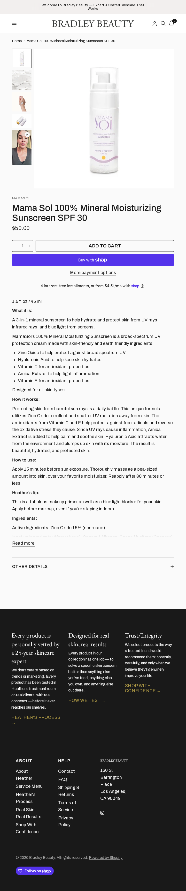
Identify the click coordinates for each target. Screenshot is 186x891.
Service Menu (29, 786)
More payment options (93, 272)
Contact (66, 771)
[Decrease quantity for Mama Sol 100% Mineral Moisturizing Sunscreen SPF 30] (16, 246)
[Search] (163, 23)
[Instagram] (105, 813)
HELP (64, 761)
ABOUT (24, 761)
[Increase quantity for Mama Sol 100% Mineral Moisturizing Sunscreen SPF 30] (29, 246)
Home (17, 41)
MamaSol (21, 198)
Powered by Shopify (106, 857)
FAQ (62, 779)
